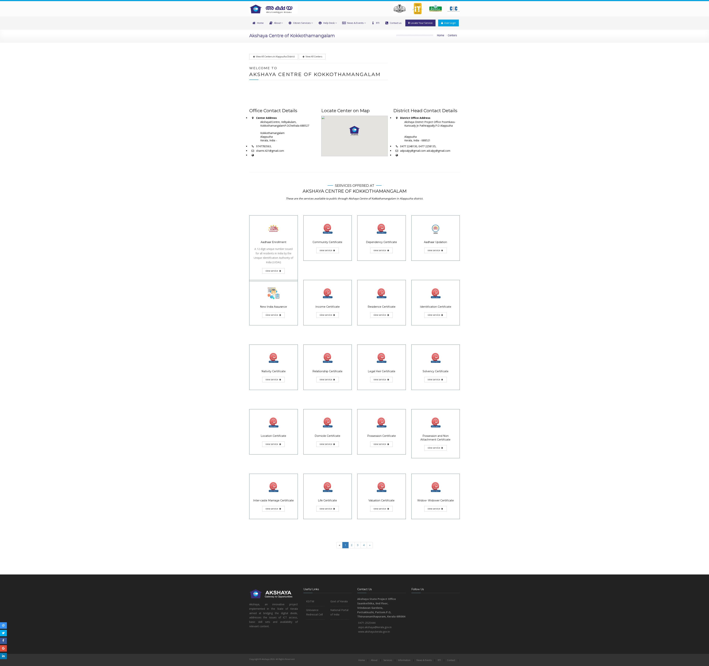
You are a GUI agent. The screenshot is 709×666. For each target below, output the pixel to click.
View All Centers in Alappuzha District (275, 56)
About (277, 23)
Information (404, 660)
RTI (377, 23)
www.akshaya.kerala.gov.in (374, 631)
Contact (451, 660)
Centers (452, 35)
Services (387, 660)
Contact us (396, 23)
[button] (354, 131)
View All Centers (313, 56)
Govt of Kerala (339, 601)
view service (272, 270)
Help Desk (329, 23)
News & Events (355, 23)
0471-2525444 (366, 622)
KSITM (310, 601)
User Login (449, 23)
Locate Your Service (421, 23)
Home (260, 23)
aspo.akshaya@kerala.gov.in (375, 627)
